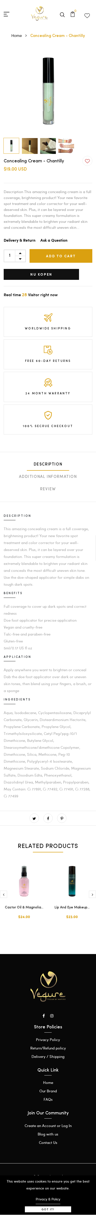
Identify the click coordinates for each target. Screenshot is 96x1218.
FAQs (48, 1099)
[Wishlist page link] (86, 14)
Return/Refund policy (48, 1047)
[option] (48, 91)
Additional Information (48, 477)
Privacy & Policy (48, 1199)
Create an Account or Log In (48, 1125)
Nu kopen (41, 274)
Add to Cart (61, 256)
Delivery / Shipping (48, 1056)
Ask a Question (53, 240)
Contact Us (48, 1142)
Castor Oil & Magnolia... (24, 907)
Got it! (48, 1209)
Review (48, 489)
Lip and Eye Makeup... (72, 907)
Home (17, 35)
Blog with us (48, 1133)
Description (48, 464)
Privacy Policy (48, 1039)
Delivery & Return (19, 240)
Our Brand (48, 1090)
